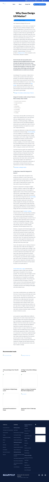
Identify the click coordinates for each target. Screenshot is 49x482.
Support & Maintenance (17, 449)
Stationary (26, 462)
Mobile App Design (17, 427)
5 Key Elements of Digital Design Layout (10, 390)
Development (26, 433)
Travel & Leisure (5, 432)
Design (25, 445)
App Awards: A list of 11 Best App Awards (28, 409)
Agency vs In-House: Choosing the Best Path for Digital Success (28, 390)
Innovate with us (42, 4)
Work (14, 4)
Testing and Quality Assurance (18, 447)
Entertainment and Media (6, 437)
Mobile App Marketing (17, 452)
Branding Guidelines (27, 467)
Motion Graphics (27, 438)
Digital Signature (27, 465)
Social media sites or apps (19, 268)
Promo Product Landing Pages (18, 460)
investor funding (27, 211)
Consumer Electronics (6, 427)
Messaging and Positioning (28, 457)
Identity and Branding (27, 455)
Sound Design (26, 450)
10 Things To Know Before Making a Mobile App (29, 370)
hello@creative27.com (31, 0)
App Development (16, 444)
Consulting (26, 428)
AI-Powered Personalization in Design (9, 409)
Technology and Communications (8, 430)
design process (21, 52)
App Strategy (16, 430)
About (20, 4)
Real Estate (4, 444)
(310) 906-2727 (39, 0)
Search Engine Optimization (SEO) (19, 458)
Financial (4, 454)
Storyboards (26, 443)
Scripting (25, 440)
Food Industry (5, 449)
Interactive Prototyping (17, 437)
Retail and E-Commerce (6, 452)
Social (4, 442)
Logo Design (26, 460)
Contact (44, 0)
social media (33, 196)
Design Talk (27, 4)
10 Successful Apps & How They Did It (10, 370)
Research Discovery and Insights (19, 432)
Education (4, 447)
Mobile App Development (18, 442)
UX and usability (31, 131)
